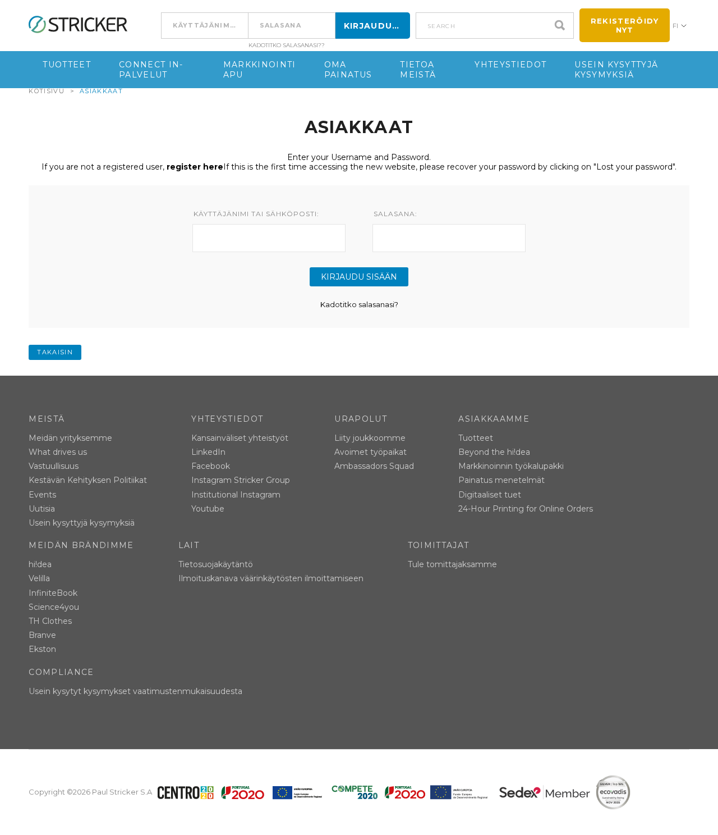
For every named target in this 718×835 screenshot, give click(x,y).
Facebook (210, 466)
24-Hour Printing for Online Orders (525, 509)
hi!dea (40, 564)
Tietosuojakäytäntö (215, 564)
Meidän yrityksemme (70, 438)
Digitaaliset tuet (489, 495)
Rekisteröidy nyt (625, 25)
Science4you (54, 607)
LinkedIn (208, 452)
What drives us (58, 452)
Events (42, 495)
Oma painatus (348, 70)
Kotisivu (47, 91)
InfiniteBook (53, 593)
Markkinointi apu (259, 70)
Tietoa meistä (418, 70)
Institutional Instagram (235, 495)
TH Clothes (50, 621)
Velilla (39, 578)
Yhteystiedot (510, 65)
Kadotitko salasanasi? (359, 304)
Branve (42, 635)
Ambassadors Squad (374, 466)
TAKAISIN (55, 352)
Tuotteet (67, 65)
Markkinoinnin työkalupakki (511, 466)
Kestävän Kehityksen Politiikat (88, 480)
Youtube (207, 509)
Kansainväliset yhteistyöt (239, 438)
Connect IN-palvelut (151, 70)
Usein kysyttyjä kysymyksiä (616, 70)
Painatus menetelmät (501, 480)
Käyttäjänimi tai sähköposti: (256, 214)
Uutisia (42, 509)
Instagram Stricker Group (240, 480)
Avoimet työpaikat (370, 452)
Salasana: (395, 214)
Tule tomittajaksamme (452, 564)
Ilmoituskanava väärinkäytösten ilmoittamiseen (270, 578)
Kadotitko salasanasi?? (286, 45)
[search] (562, 25)
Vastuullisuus (54, 466)
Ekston (42, 649)
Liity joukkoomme (370, 438)
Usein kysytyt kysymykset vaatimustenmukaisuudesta (135, 691)
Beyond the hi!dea (494, 452)
